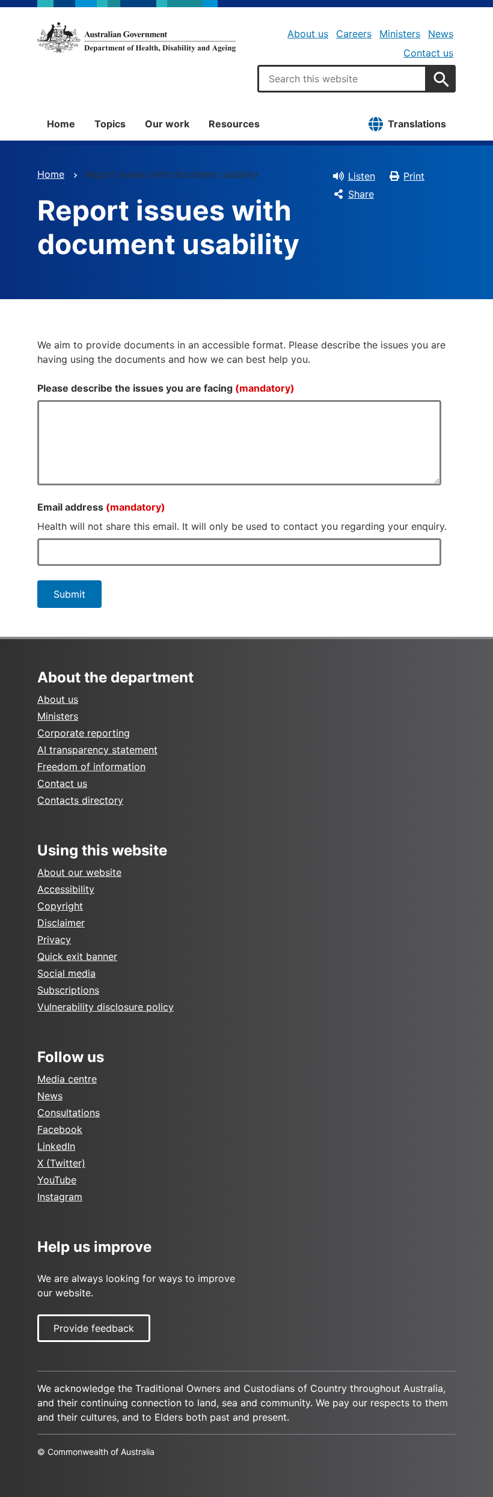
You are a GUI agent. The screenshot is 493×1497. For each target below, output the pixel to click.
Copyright (60, 906)
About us (307, 34)
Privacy (54, 940)
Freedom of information (91, 767)
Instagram (59, 1197)
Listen (361, 176)
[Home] (136, 37)
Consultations (68, 1113)
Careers (354, 34)
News (440, 34)
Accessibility (65, 889)
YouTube (56, 1180)
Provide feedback (94, 1328)
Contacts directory (80, 800)
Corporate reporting (83, 733)
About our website (79, 872)
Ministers (399, 34)
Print (413, 176)
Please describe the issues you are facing (166, 388)
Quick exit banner (77, 956)
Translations (417, 124)
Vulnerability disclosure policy (105, 1007)
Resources (234, 124)
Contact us (428, 53)
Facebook (59, 1129)
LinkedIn (56, 1146)
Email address (101, 507)
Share (361, 194)
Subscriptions (68, 990)
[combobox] (342, 79)
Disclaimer (61, 923)
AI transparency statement (97, 750)
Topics (110, 124)
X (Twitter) (61, 1163)
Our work (167, 124)
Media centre (67, 1079)
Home (61, 124)
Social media (66, 973)
